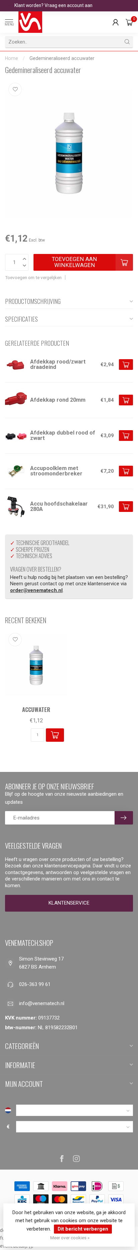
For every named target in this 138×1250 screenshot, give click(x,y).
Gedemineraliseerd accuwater (61, 58)
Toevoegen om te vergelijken (33, 277)
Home (11, 58)
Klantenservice (69, 903)
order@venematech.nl (36, 590)
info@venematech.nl (41, 1003)
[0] (129, 22)
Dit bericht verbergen (83, 1229)
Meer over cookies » (69, 1237)
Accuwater (36, 709)
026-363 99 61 (35, 984)
